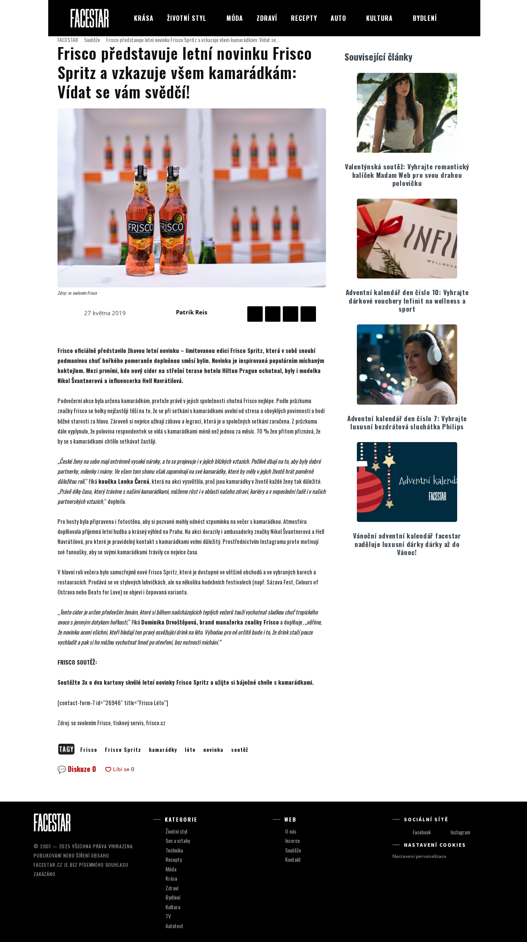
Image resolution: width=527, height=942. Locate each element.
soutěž (239, 749)
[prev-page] (399, 579)
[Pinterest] (290, 314)
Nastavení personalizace (419, 856)
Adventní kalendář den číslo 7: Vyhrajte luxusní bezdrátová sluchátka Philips (407, 422)
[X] (272, 314)
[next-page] (412, 579)
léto (190, 749)
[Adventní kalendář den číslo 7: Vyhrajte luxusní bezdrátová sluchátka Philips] (407, 364)
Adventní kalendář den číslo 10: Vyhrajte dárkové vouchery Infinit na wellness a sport (407, 300)
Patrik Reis (191, 312)
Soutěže (92, 39)
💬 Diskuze (76, 769)
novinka (213, 749)
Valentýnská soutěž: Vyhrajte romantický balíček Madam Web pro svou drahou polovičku (407, 175)
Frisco (88, 749)
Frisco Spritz (123, 749)
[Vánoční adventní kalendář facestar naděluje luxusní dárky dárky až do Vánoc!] (407, 482)
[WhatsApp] (308, 314)
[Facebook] (255, 314)
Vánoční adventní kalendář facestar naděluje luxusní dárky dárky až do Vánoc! (407, 544)
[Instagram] (443, 832)
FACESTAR (67, 39)
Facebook (422, 832)
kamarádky (163, 749)
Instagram (460, 832)
